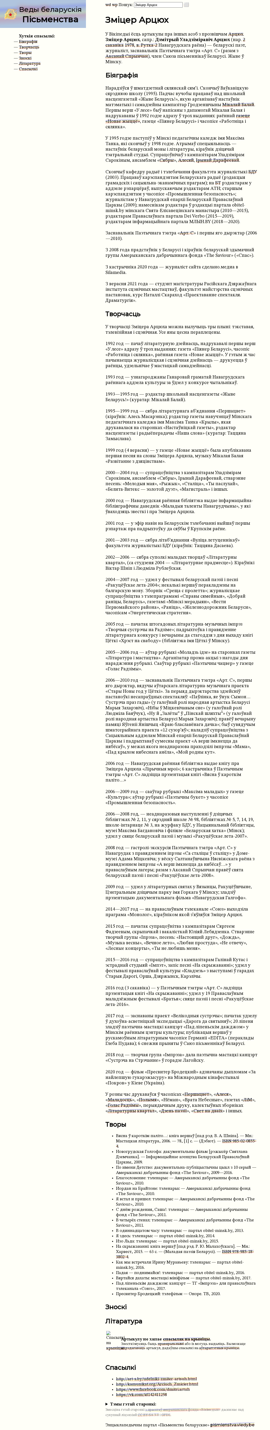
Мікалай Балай (238, 105)
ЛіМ (247, 1100)
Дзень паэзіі (174, 1111)
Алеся (222, 1094)
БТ (218, 183)
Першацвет (197, 1094)
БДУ (252, 172)
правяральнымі (171, 1344)
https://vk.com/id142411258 (141, 1395)
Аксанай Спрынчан (126, 56)
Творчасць (29, 47)
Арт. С (187, 233)
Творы (25, 53)
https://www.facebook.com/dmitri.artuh (153, 1390)
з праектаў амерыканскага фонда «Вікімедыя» (182, 1410)
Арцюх (235, 34)
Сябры (167, 160)
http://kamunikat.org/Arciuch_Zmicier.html (157, 1384)
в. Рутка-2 (146, 45)
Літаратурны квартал (131, 1111)
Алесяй (186, 160)
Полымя (148, 1100)
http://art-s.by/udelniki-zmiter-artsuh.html (156, 1379)
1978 (129, 45)
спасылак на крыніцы (186, 1339)
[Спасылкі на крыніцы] (115, 1348)
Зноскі (25, 58)
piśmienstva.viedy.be (232, 1424)
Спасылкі (28, 69)
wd (108, 5)
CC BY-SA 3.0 (148, 1415)
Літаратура (30, 64)
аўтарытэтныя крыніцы (219, 1348)
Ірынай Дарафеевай (217, 160)
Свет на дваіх (208, 1111)
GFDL (166, 1415)
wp (115, 5)
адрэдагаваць (133, 1348)
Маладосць (120, 1100)
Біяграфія (28, 42)
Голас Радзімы (123, 1105)
